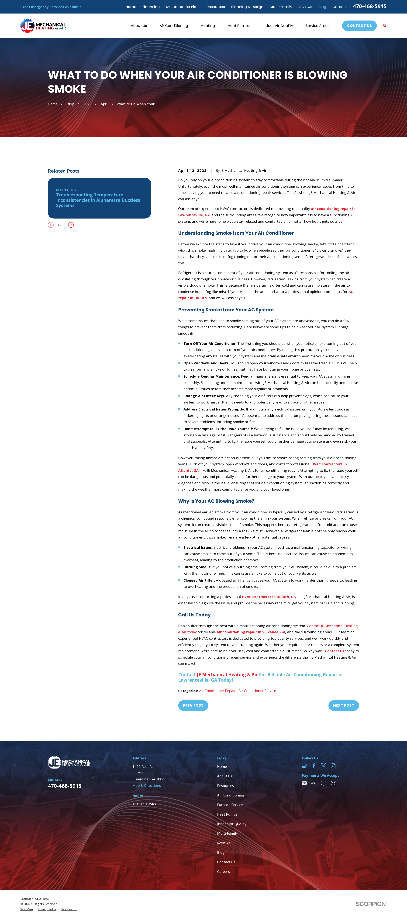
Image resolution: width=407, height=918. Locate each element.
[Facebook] (313, 765)
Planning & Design (247, 6)
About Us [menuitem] (139, 25)
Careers (339, 6)
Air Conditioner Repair (217, 690)
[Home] (43, 26)
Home (130, 6)
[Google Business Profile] (304, 765)
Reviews (305, 6)
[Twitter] (323, 765)
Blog (322, 6)
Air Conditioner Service (257, 690)
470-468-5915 (370, 6)
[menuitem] (26, 909)
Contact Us (359, 25)
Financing (151, 6)
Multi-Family (281, 6)
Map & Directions (146, 785)
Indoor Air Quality (231, 823)
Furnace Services (231, 804)
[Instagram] (333, 765)
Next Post (343, 705)
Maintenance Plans (183, 6)
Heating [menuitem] (208, 25)
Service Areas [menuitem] (317, 25)
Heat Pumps (227, 814)
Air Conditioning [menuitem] (174, 25)
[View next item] (71, 225)
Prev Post (193, 705)
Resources (216, 6)
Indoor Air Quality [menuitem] (277, 25)
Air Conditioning (230, 795)
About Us (224, 776)
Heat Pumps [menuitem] (239, 25)
